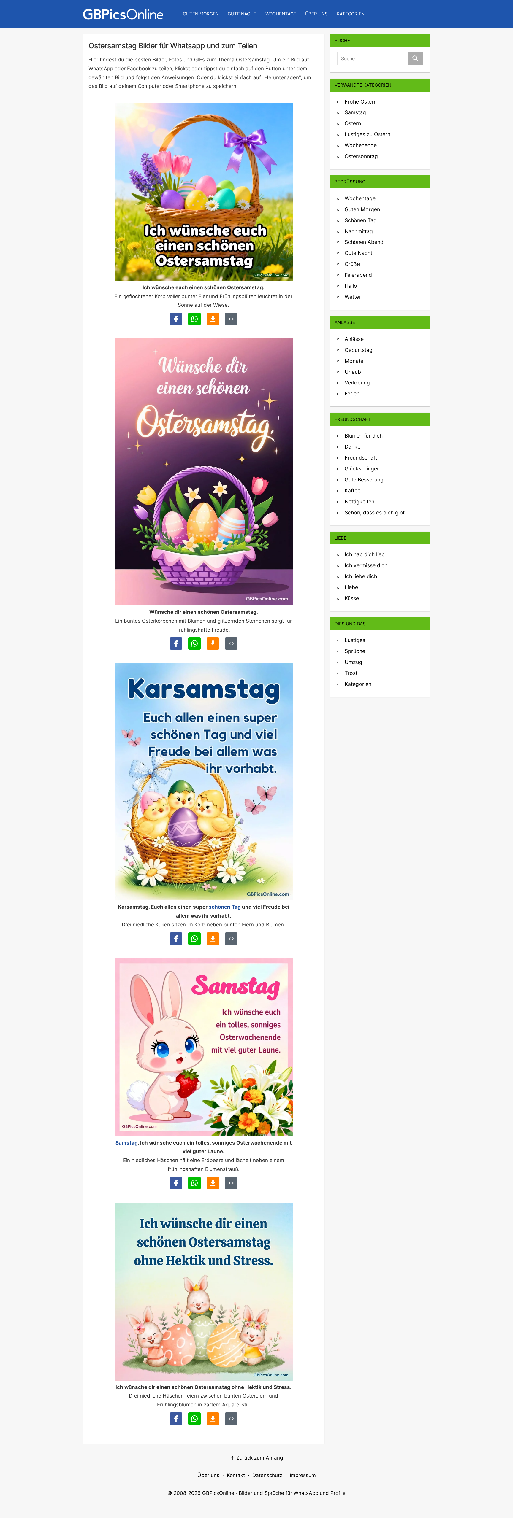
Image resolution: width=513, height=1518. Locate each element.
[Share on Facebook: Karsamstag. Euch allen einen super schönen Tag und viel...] (176, 938)
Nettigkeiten (359, 501)
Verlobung (357, 382)
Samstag (126, 1143)
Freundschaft (361, 457)
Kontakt (236, 1475)
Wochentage (280, 14)
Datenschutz (267, 1475)
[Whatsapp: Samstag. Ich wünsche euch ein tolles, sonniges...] (194, 1183)
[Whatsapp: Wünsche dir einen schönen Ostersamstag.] (194, 643)
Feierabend (358, 275)
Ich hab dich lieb (365, 554)
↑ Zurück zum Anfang (256, 1458)
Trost (351, 673)
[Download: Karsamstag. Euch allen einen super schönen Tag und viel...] (213, 938)
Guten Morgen (201, 14)
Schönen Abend (364, 242)
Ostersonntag (361, 156)
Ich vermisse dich (366, 565)
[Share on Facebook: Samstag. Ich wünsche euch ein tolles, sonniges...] (176, 1183)
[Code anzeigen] (231, 319)
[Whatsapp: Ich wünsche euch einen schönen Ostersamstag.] (194, 319)
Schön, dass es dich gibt (375, 512)
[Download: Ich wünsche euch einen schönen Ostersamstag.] (213, 319)
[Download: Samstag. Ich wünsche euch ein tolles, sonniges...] (213, 1183)
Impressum (303, 1475)
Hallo (351, 286)
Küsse (352, 598)
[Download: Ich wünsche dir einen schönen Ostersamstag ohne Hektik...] (213, 1418)
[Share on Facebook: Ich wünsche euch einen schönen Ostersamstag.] (176, 319)
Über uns (316, 14)
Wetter (353, 297)
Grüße (352, 264)
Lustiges (355, 640)
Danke (352, 447)
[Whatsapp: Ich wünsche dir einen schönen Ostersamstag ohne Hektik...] (194, 1418)
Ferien (352, 393)
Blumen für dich (364, 436)
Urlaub (353, 372)
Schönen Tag (361, 220)
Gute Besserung (364, 479)
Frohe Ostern (361, 101)
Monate (354, 361)
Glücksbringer (362, 468)
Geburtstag (359, 350)
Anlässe (354, 339)
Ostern (353, 123)
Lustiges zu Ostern (367, 134)
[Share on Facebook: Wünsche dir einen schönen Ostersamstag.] (176, 643)
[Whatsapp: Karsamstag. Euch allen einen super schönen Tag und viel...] (194, 938)
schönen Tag (225, 907)
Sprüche (355, 651)
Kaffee (352, 490)
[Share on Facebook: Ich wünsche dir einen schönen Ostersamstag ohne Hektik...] (176, 1418)
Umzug (353, 662)
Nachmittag (359, 231)
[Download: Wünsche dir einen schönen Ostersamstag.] (213, 643)
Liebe (351, 587)
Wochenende (361, 145)
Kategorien (351, 14)
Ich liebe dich (361, 576)
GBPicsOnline (218, 1493)
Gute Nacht (242, 14)
